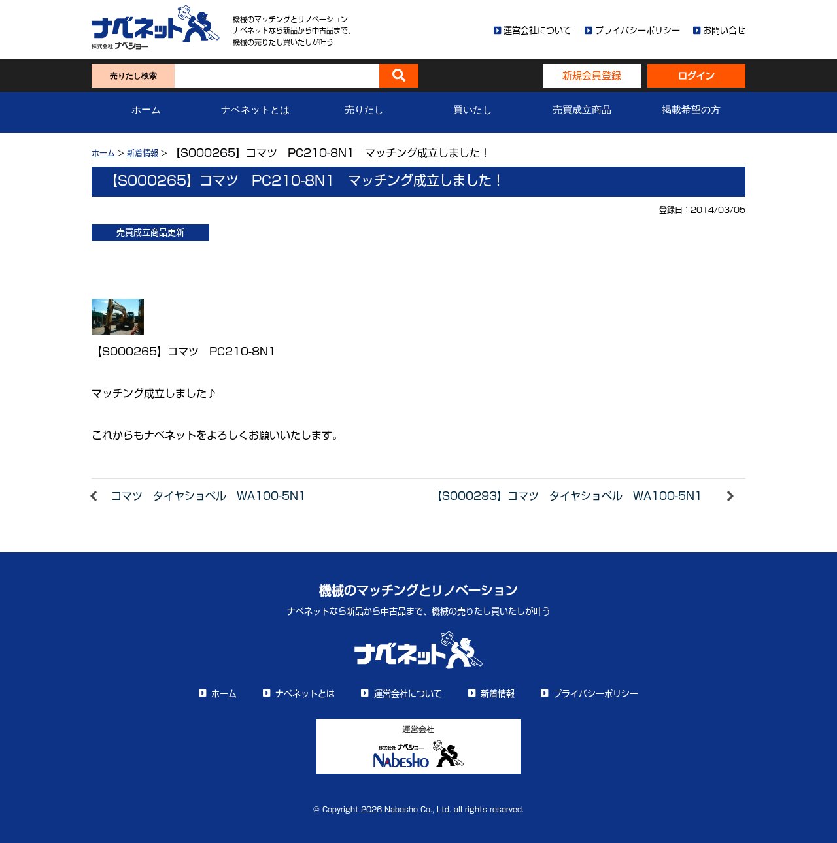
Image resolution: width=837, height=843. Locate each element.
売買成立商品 (582, 110)
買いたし (472, 110)
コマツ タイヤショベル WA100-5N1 (208, 496)
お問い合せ (724, 30)
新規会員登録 (591, 75)
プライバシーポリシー (637, 30)
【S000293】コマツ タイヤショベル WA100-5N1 (567, 496)
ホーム (146, 110)
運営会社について (538, 30)
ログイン (696, 75)
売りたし (364, 110)
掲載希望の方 (691, 110)
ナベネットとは (255, 110)
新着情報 (142, 153)
